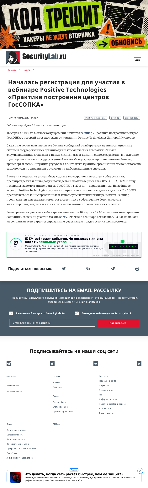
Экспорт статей (106, 390)
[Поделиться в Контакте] (88, 269)
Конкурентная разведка (18, 444)
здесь (63, 217)
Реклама (74, 470)
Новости (11, 376)
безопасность (131, 117)
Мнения (56, 382)
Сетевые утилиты (15, 435)
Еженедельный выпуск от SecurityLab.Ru (107, 313)
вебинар (115, 117)
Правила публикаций (63, 411)
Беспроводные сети (16, 439)
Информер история (108, 399)
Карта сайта (105, 408)
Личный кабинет (107, 413)
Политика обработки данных (112, 404)
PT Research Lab (14, 391)
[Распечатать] (137, 269)
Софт (9, 424)
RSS (100, 395)
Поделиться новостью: (30, 268)
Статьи (56, 376)
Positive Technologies (95, 117)
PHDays (56, 424)
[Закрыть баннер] (140, 471)
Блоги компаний (60, 407)
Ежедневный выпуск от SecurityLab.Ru (40, 313)
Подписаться (117, 323)
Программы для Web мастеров (21, 448)
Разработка (12, 453)
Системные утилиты (16, 430)
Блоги (56, 396)
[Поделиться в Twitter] (63, 269)
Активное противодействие (20, 458)
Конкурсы (57, 387)
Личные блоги (59, 402)
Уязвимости (13, 385)
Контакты (103, 376)
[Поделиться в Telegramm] (112, 269)
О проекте (103, 385)
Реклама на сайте (107, 381)
